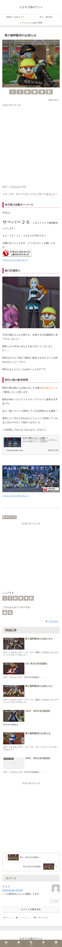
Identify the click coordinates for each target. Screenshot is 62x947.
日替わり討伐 (10, 517)
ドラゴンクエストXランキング (15, 260)
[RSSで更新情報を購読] (10, 612)
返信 (56, 901)
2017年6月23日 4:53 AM (12, 890)
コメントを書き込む (31, 909)
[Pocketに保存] (34, 91)
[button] (49, 91)
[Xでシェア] (12, 91)
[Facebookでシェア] (20, 91)
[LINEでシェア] (41, 91)
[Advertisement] (31, 146)
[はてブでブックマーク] (27, 91)
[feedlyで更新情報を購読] (4, 612)
